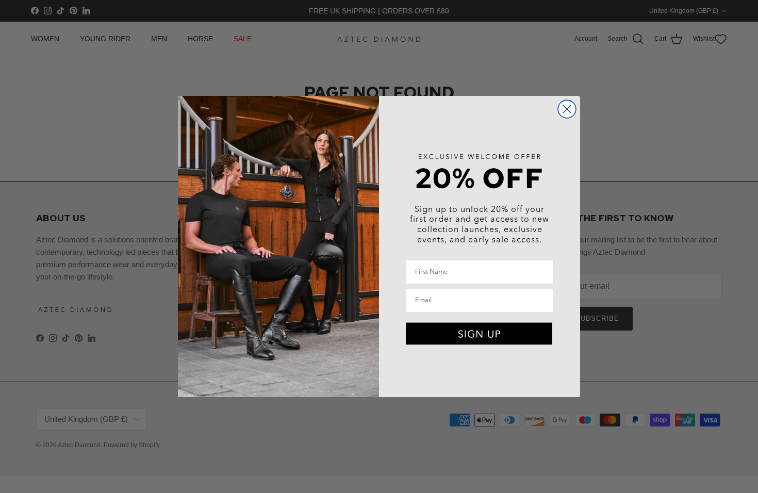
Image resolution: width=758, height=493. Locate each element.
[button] (479, 334)
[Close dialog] (567, 109)
